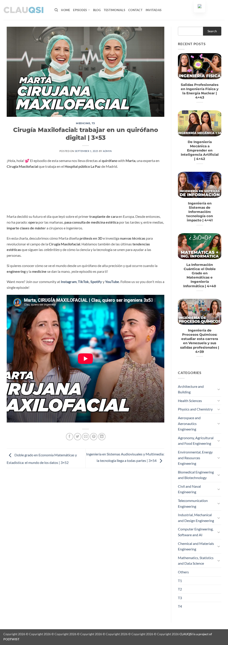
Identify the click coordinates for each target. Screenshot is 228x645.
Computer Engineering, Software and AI (195, 532)
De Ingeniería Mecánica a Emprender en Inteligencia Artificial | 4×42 (200, 150)
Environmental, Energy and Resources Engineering (195, 457)
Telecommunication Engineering (193, 503)
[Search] (56, 10)
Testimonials (114, 10)
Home (65, 10)
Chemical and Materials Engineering (196, 546)
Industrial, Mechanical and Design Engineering (196, 518)
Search (212, 31)
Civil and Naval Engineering (189, 489)
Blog (97, 10)
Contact (135, 10)
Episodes (80, 10)
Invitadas (153, 10)
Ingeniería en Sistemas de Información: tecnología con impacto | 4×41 (199, 211)
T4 (180, 606)
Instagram (69, 281)
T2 (180, 589)
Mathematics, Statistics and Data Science (196, 561)
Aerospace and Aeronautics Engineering (189, 423)
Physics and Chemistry (195, 409)
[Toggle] (218, 389)
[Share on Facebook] (69, 436)
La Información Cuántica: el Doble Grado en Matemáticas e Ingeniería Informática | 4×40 (199, 275)
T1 (180, 580)
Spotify (96, 281)
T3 (93, 123)
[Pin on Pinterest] (93, 436)
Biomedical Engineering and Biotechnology (196, 475)
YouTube (112, 281)
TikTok (83, 281)
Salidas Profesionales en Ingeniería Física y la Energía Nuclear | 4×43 (199, 91)
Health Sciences (190, 400)
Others (183, 572)
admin (107, 151)
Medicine (83, 123)
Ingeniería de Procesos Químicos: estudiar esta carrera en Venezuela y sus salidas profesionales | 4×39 (199, 341)
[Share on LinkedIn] (102, 436)
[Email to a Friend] (85, 436)
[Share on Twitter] (77, 436)
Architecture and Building (191, 389)
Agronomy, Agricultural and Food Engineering (196, 441)
